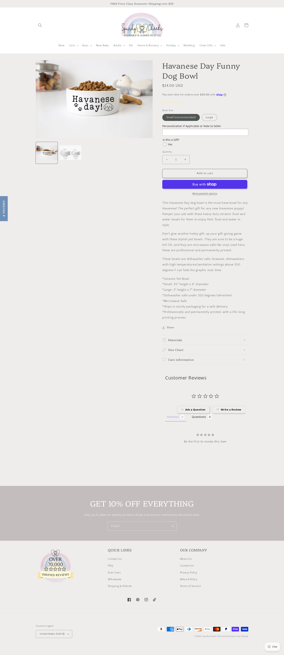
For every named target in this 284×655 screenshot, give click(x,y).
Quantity (167, 151)
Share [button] (170, 327)
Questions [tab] (199, 417)
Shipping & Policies (120, 586)
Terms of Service (190, 586)
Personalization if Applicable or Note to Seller (191, 126)
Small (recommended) (181, 117)
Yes (170, 144)
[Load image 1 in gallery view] (47, 153)
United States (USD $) (52, 633)
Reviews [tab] (173, 417)
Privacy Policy (188, 572)
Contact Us (115, 559)
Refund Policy (188, 579)
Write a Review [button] (231, 409)
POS (219, 636)
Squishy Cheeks (209, 636)
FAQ (110, 565)
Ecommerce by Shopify (237, 636)
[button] (40, 25)
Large (209, 117)
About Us (186, 559)
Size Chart (114, 572)
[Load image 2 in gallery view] (70, 153)
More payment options (204, 193)
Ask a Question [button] (195, 409)
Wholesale (114, 579)
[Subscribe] (172, 526)
